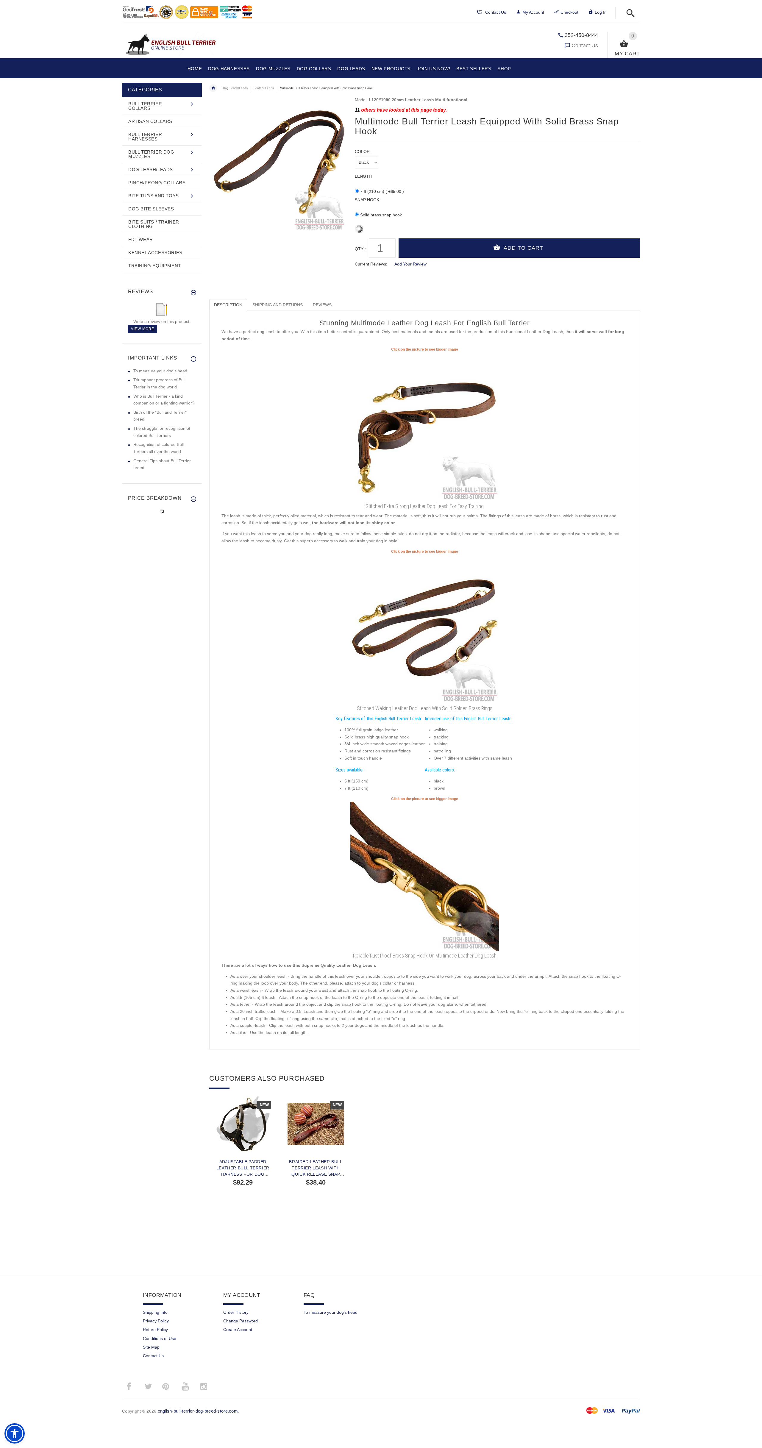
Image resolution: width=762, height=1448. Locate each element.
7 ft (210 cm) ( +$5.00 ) (382, 191)
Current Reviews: (371, 264)
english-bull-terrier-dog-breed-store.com (198, 1410)
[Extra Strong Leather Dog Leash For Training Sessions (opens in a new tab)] (424, 426)
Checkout (569, 12)
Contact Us (585, 46)
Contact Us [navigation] (495, 12)
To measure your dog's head (160, 370)
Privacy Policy (156, 1321)
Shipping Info (155, 1312)
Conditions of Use (159, 1338)
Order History (236, 1312)
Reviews (322, 304)
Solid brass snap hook (381, 215)
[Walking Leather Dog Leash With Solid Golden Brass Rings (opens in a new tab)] (424, 628)
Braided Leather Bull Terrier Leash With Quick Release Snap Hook (315, 1168)
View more (142, 329)
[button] (629, 13)
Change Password (240, 1321)
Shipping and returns (277, 304)
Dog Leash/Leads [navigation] (235, 88)
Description (228, 304)
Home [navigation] (213, 88)
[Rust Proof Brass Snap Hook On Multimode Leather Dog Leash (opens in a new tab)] (424, 876)
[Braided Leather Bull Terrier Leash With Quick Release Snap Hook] (315, 1124)
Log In (601, 12)
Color (362, 151)
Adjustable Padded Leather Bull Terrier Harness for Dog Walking (242, 1168)
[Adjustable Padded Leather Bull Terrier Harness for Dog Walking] (242, 1124)
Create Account (237, 1329)
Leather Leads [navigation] (264, 88)
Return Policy (155, 1329)
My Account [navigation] (533, 12)
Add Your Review (410, 264)
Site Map (151, 1347)
